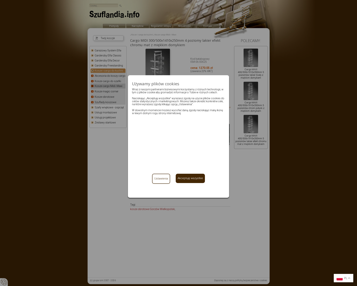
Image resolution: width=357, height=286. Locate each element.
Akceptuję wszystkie (190, 178)
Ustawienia (161, 178)
